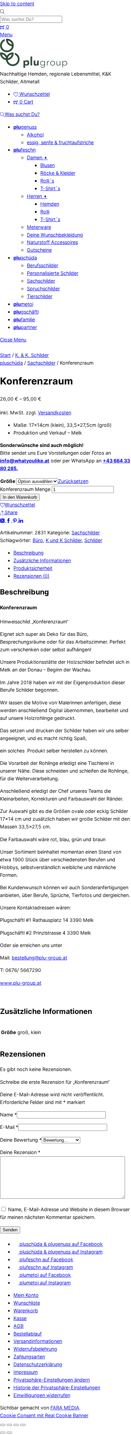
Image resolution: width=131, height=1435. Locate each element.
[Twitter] (3, 520)
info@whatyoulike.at (24, 460)
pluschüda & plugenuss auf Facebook (60, 1244)
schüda (25, 257)
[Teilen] (16, 1425)
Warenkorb (25, 1310)
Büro (38, 540)
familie (24, 319)
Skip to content (17, 3)
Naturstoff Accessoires (52, 242)
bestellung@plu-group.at (39, 957)
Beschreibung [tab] (28, 553)
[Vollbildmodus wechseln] (9, 1425)
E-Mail (9, 1127)
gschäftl (26, 312)
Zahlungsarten (29, 1356)
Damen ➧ (37, 157)
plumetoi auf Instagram (44, 1282)
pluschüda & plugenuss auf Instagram (60, 1252)
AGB (18, 1326)
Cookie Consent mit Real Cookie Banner (44, 1415)
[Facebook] (9, 520)
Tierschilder (39, 296)
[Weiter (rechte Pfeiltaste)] (9, 1433)
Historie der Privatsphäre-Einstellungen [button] (56, 1387)
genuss (25, 127)
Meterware (39, 227)
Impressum (25, 1372)
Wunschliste (26, 1303)
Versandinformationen (37, 1341)
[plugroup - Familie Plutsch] (33, 66)
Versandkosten (54, 412)
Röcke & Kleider (57, 173)
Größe (7, 481)
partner (25, 327)
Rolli (44, 211)
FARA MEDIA (64, 1407)
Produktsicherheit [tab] (32, 568)
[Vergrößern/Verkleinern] (2, 1425)
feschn (24, 150)
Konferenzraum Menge (25, 489)
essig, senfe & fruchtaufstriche (60, 142)
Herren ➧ (37, 196)
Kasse (20, 1318)
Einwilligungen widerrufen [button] (41, 1395)
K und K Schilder (64, 540)
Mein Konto (26, 1295)
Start (5, 355)
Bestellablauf (27, 1334)
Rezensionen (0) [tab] (31, 576)
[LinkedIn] (20, 520)
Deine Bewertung (21, 1140)
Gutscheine (39, 250)
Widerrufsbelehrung (35, 1349)
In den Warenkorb (20, 497)
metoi (23, 304)
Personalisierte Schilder (52, 273)
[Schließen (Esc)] (23, 1425)
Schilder (93, 540)
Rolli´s (47, 180)
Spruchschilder (43, 288)
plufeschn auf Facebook (45, 1259)
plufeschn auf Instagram (45, 1267)
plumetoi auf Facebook (44, 1275)
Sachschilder (41, 281)
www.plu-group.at (20, 983)
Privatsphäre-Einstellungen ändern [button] (51, 1380)
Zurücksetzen (73, 481)
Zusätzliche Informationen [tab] (42, 560)
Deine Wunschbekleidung (55, 235)
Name (8, 1114)
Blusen (47, 165)
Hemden (49, 204)
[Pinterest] (15, 520)
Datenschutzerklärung (37, 1364)
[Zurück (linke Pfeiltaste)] (2, 1433)
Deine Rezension (20, 1152)
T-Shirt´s (50, 188)
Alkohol (35, 134)
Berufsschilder (42, 265)
